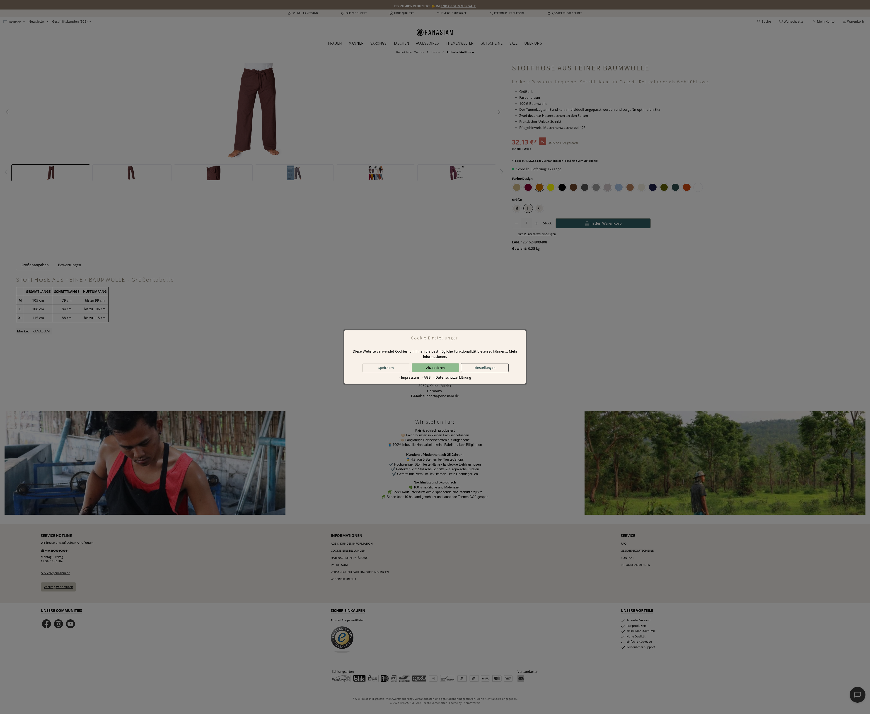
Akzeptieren (435, 367)
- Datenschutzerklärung (452, 377)
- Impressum (409, 377)
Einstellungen (484, 367)
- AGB (427, 377)
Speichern (386, 367)
